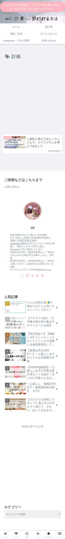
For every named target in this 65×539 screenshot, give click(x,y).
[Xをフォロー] (22, 275)
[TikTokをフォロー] (37, 275)
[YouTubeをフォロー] (32, 275)
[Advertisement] (32, 98)
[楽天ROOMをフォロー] (42, 275)
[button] (58, 426)
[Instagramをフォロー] (27, 275)
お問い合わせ (12, 186)
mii (32, 227)
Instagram (14, 243)
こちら (48, 269)
